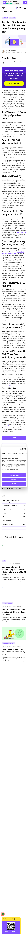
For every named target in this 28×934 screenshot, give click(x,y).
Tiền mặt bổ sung (8, 524)
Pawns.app (6, 517)
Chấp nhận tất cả (14, 475)
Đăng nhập (19, 7)
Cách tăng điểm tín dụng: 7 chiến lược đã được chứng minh (13, 652)
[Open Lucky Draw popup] (3, 914)
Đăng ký (13, 437)
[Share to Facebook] (20, 488)
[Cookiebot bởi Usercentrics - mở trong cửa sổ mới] (20, 449)
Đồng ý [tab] (4, 453)
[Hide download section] (18, 919)
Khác (4, 513)
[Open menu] (25, 8)
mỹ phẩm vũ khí (21, 232)
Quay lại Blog (8, 11)
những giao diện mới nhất (14, 385)
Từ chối (14, 483)
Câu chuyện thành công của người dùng (11, 501)
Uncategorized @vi (8, 643)
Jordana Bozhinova (11, 50)
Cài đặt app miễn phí (14, 83)
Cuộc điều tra (7, 509)
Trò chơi (5, 17)
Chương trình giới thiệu (10, 505)
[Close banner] (1, 2)
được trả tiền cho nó (9, 426)
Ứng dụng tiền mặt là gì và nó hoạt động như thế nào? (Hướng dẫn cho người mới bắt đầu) (14, 571)
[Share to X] (17, 488)
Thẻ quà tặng (7, 520)
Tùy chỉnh (13, 479)
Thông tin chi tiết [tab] (12, 453)
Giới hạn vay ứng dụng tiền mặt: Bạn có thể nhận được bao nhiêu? (13, 612)
